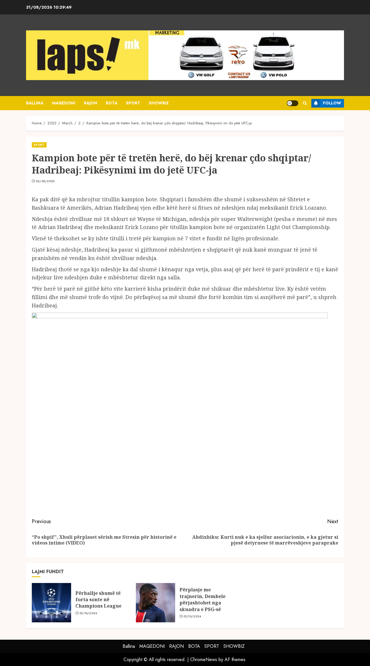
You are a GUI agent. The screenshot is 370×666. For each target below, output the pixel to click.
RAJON (90, 103)
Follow (332, 103)
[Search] (304, 103)
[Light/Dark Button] (292, 103)
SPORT (133, 103)
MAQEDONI (63, 103)
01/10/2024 (88, 613)
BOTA (111, 103)
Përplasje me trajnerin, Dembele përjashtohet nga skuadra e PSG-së (202, 599)
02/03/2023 (45, 181)
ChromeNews (203, 659)
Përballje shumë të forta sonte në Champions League (98, 599)
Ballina (34, 103)
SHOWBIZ (159, 103)
